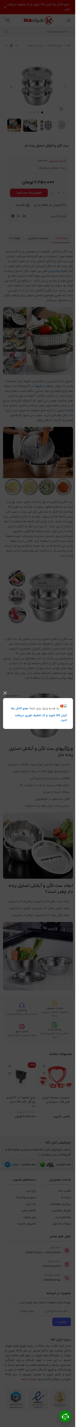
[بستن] (5, 693)
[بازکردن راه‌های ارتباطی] (65, 1416)
